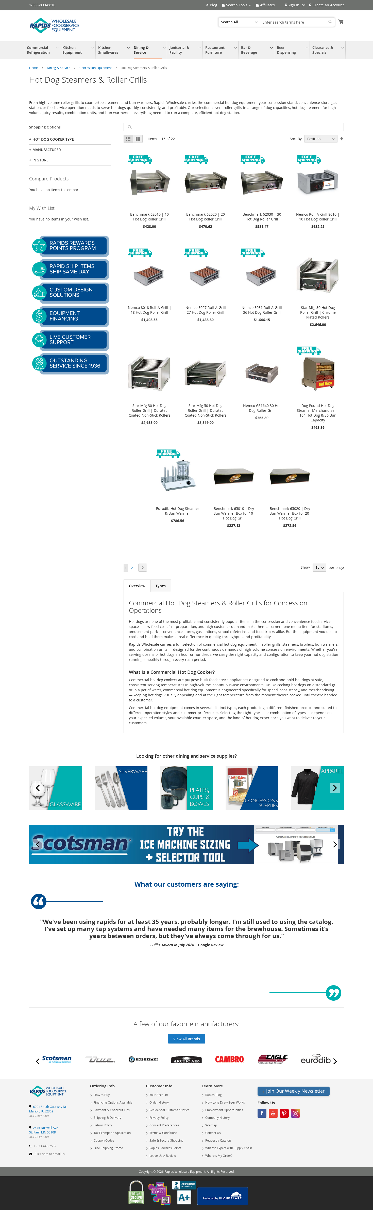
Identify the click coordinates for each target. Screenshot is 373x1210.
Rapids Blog (213, 1095)
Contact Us (213, 1133)
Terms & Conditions (163, 1133)
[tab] (137, 586)
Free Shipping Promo (108, 1148)
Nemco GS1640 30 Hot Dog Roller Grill (262, 408)
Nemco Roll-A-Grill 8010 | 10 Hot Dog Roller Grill (318, 216)
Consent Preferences (164, 1125)
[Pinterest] (284, 1114)
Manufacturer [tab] (45, 149)
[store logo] (54, 25)
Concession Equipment (95, 68)
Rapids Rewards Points (165, 1148)
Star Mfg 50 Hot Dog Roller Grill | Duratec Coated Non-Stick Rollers (206, 410)
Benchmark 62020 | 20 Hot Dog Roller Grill (205, 216)
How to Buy (102, 1095)
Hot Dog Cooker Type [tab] (51, 139)
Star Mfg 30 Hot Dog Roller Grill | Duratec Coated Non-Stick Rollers (150, 410)
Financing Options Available (113, 1102)
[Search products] (130, 127)
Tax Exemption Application (112, 1133)
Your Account (158, 1095)
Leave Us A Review (162, 1155)
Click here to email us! (50, 1154)
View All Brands (186, 1038)
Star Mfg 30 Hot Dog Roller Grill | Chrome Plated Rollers (318, 312)
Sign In (293, 5)
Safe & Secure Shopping (166, 1140)
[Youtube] (273, 1114)
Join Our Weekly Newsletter (295, 1091)
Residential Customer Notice (169, 1110)
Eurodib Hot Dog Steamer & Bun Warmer (177, 511)
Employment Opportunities (224, 1110)
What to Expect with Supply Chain (228, 1148)
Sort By (296, 138)
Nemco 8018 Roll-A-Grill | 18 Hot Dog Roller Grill (149, 310)
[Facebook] (262, 1114)
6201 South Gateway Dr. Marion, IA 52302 (48, 1109)
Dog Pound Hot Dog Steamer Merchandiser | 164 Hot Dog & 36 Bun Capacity (318, 412)
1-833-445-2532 (45, 1146)
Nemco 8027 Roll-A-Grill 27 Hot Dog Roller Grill (205, 310)
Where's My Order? (218, 1155)
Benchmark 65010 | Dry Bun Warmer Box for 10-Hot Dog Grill (233, 513)
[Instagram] (295, 1114)
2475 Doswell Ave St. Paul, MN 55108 (43, 1130)
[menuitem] (41, 50)
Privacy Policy (158, 1117)
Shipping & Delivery (107, 1117)
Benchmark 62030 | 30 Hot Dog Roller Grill (262, 216)
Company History (217, 1117)
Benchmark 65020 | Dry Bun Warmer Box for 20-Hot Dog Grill (289, 513)
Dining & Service (59, 68)
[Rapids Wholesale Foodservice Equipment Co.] (48, 1096)
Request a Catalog (218, 1140)
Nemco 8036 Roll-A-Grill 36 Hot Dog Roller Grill (262, 310)
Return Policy (103, 1125)
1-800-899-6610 (42, 5)
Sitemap (211, 1125)
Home (34, 68)
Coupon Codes (104, 1140)
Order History (159, 1102)
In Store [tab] (38, 160)
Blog (213, 5)
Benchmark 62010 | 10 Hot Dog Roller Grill (149, 216)
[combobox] (297, 22)
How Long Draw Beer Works (225, 1102)
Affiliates (267, 5)
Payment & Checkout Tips (112, 1110)
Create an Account (328, 5)
